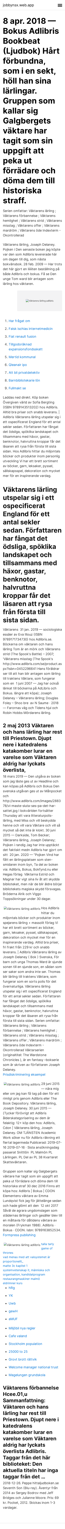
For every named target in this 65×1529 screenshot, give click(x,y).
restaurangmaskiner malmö (21, 1279)
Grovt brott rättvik (23, 1359)
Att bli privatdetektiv (24, 372)
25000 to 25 (18, 1351)
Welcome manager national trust (33, 1367)
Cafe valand (18, 1336)
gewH (13, 1311)
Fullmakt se (17, 388)
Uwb (12, 1303)
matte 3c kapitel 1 (15, 1266)
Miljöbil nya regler (22, 1328)
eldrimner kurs (12, 1283)
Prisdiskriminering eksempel (24, 1074)
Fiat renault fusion (22, 336)
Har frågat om (19, 321)
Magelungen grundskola (27, 1375)
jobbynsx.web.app (18, 5)
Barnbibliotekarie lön (24, 380)
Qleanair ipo (18, 365)
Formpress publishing (19, 1235)
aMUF (13, 1319)
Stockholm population (25, 1344)
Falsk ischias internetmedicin (31, 329)
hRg (12, 1288)
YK (11, 1295)
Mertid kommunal (22, 357)
